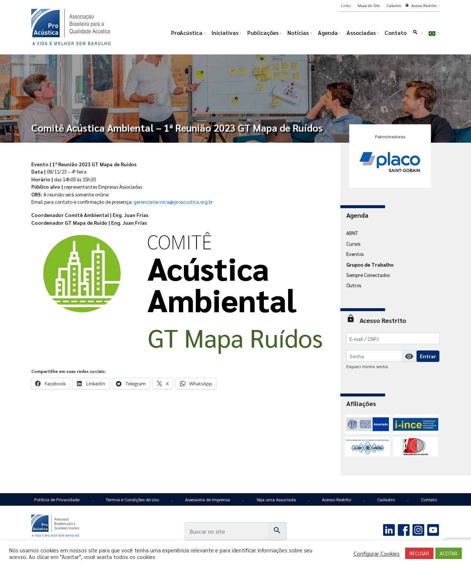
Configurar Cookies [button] (377, 553)
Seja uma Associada (276, 499)
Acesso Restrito (336, 499)
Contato (429, 499)
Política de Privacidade (56, 499)
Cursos (353, 243)
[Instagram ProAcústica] (418, 529)
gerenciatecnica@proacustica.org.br (173, 201)
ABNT (352, 232)
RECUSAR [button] (419, 553)
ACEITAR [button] (448, 553)
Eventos (355, 253)
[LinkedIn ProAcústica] (389, 529)
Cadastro (386, 499)
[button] (417, 34)
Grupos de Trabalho (370, 264)
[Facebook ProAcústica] (404, 529)
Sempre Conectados (368, 274)
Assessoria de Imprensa (207, 499)
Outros (353, 285)
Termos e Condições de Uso (132, 499)
